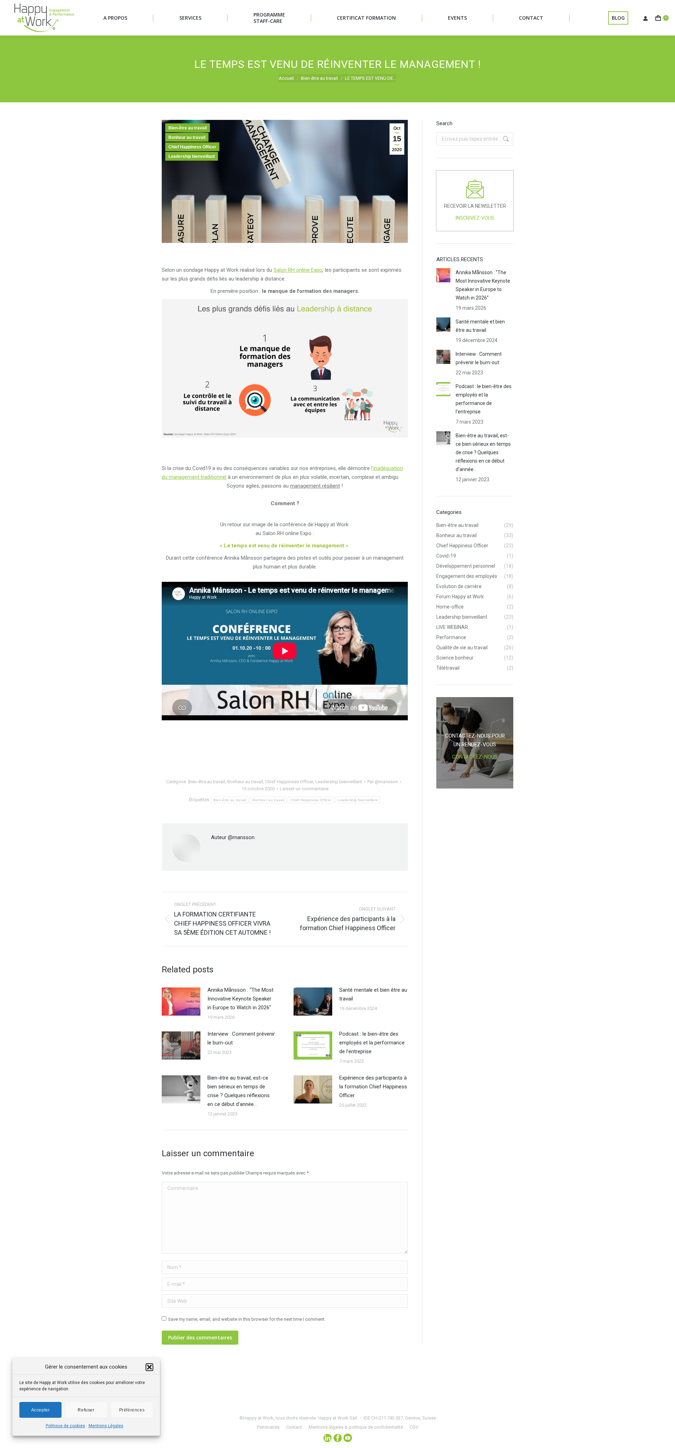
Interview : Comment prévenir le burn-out (241, 1038)
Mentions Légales (106, 1425)
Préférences (132, 1410)
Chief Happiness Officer (192, 146)
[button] (149, 1367)
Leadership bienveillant (191, 156)
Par (382, 781)
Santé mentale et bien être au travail (373, 994)
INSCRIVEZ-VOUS (475, 218)
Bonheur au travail (186, 137)
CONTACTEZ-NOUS (474, 757)
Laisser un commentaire (304, 788)
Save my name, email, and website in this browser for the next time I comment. (247, 1319)
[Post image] (181, 1001)
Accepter (40, 1410)
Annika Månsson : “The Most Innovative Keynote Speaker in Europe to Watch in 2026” (240, 999)
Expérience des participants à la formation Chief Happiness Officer (373, 1087)
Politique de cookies (65, 1425)
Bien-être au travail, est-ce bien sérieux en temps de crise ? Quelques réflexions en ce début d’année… (238, 1091)
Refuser (86, 1410)
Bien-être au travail (187, 128)
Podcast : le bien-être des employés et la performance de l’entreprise (372, 1043)
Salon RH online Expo (298, 270)
